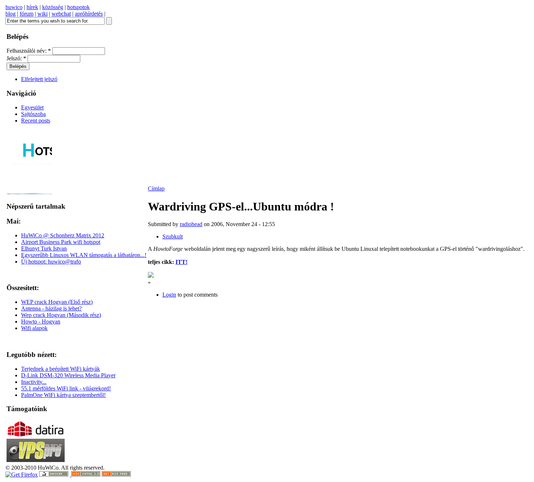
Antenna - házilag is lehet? (51, 308)
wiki (42, 14)
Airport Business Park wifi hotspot (60, 242)
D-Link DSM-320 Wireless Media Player (68, 375)
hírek (32, 7)
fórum (26, 14)
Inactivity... (33, 382)
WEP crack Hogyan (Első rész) (57, 302)
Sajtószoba (33, 114)
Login (169, 295)
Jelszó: (16, 58)
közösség (52, 7)
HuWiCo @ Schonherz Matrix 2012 (62, 235)
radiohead (191, 224)
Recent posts (35, 120)
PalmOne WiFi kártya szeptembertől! (63, 395)
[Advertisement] (356, 291)
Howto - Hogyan (40, 321)
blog (10, 14)
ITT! (181, 262)
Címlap (156, 188)
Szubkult (172, 236)
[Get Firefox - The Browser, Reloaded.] (21, 474)
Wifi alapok (34, 328)
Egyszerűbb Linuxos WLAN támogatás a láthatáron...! (83, 255)
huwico (14, 7)
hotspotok (78, 7)
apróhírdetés (89, 14)
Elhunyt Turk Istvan (44, 248)
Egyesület (32, 107)
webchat (61, 14)
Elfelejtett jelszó (39, 79)
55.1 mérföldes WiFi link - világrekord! (66, 388)
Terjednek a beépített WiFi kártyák (60, 369)
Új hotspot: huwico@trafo (51, 261)
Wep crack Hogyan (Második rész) (61, 315)
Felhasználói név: (29, 51)
